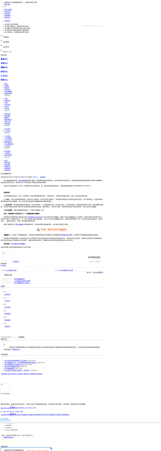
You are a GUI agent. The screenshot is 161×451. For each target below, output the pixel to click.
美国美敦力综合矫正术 (35, 217)
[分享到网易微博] (102, 272)
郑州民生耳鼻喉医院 (49, 414)
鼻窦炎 (6, 85)
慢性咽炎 (7, 116)
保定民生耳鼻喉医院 (21, 414)
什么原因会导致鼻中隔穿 (22, 281)
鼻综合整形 (8, 155)
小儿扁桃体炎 (8, 144)
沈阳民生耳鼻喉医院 (62, 414)
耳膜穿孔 (7, 100)
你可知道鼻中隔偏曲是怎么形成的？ (16, 360)
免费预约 (35, 177)
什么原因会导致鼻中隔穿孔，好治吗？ (17, 370)
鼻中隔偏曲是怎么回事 (66, 270)
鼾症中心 (4, 71)
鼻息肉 (6, 87)
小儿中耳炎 (8, 140)
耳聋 (5, 102)
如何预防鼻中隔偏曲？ (18, 244)
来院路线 (7, 168)
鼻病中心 (4, 59)
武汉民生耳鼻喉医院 (7, 414)
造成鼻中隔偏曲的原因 (11, 366)
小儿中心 (4, 76)
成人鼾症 (7, 129)
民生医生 (20, 374)
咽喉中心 (4, 67)
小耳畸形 (7, 153)
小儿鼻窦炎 (8, 138)
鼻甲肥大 (7, 89)
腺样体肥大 (8, 119)
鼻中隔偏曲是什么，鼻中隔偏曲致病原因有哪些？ (20, 362)
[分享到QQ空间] (94, 272)
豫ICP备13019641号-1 (8, 408)
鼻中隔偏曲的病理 (11, 270)
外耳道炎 (7, 104)
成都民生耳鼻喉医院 (35, 414)
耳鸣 (5, 99)
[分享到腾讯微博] (98, 272)
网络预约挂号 (65, 235)
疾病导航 (4, 374)
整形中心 (4, 80)
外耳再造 (7, 151)
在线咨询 (7, 11)
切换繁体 (7, 15)
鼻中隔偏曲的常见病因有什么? (14, 364)
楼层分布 (27, 374)
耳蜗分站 (7, 21)
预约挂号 (7, 13)
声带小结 (7, 121)
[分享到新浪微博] (96, 272)
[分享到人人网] (100, 272)
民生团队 (7, 164)
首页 (5, 160)
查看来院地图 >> (9, 437)
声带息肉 (7, 114)
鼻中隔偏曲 (8, 91)
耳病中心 (4, 63)
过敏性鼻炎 (8, 93)
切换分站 (7, 17)
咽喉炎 (6, 117)
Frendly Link (19, 411)
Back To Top (7, 411)
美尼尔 (6, 106)
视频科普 (7, 166)
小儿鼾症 (7, 131)
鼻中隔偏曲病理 (19, 279)
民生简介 (7, 162)
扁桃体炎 (7, 123)
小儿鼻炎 (7, 136)
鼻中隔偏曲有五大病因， (22, 283)
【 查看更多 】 (16, 349)
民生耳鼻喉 (8, 9)
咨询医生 (43, 177)
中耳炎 (6, 108)
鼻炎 (5, 83)
